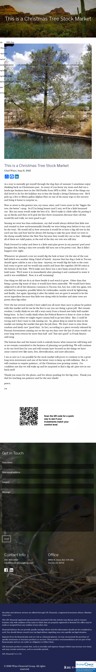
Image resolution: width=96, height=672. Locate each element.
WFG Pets (10, 42)
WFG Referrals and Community (69, 65)
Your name (17, 462)
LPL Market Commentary (28, 65)
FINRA (4, 615)
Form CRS (18, 654)
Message (16, 492)
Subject (16, 482)
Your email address (21, 472)
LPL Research (47, 65)
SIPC (9, 615)
